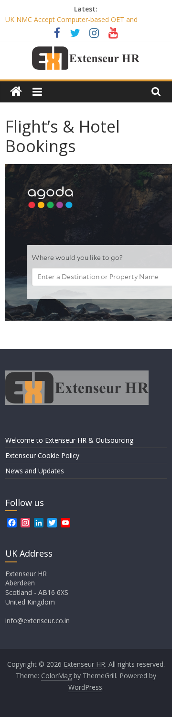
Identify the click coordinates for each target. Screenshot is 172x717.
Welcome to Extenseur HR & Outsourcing (69, 440)
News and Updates (34, 470)
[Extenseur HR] (16, 91)
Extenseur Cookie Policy (42, 455)
